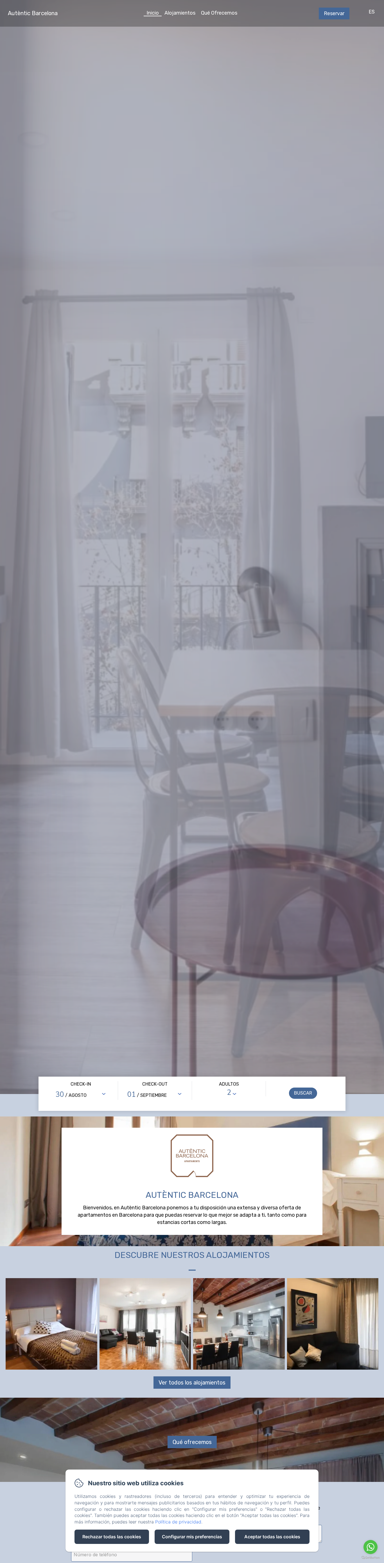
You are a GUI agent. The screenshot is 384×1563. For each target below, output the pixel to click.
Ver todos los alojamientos (192, 1382)
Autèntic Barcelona (33, 13)
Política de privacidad (178, 1522)
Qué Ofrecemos (219, 13)
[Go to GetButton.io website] (371, 1557)
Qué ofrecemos (192, 1442)
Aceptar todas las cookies (272, 1536)
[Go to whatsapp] (370, 1547)
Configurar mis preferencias (192, 1536)
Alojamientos (179, 13)
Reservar (334, 13)
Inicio (152, 13)
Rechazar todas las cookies (111, 1536)
